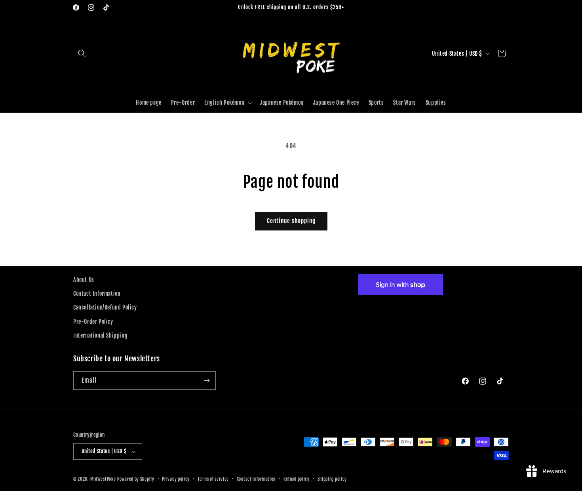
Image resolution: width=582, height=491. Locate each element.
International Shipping (100, 335)
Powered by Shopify (135, 479)
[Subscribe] (206, 380)
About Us (83, 279)
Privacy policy (176, 479)
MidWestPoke (103, 479)
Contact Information (96, 293)
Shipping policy (332, 479)
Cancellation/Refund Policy (105, 307)
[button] (82, 53)
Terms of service (213, 479)
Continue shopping (291, 221)
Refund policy (296, 479)
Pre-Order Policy (93, 321)
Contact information (256, 479)
